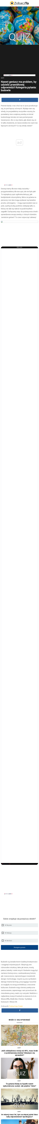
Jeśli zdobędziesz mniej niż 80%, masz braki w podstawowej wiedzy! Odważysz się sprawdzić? (19, 1053)
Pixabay (11, 1006)
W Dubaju (8, 933)
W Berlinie (8, 941)
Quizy (19, 1047)
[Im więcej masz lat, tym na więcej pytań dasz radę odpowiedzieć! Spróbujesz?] (19, 1099)
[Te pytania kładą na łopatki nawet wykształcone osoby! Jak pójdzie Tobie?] (19, 1068)
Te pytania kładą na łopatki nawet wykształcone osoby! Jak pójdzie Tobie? (19, 1085)
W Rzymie (8, 925)
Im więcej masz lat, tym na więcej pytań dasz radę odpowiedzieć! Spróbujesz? (19, 1115)
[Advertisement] (19, 61)
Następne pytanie (19, 947)
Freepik (20, 1006)
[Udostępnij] (20, 100)
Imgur (16, 1006)
